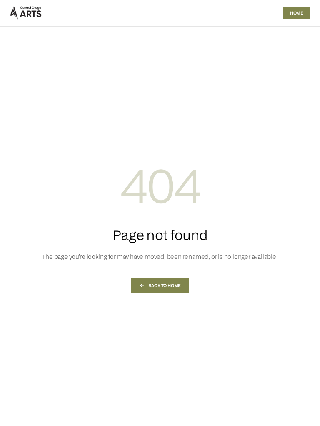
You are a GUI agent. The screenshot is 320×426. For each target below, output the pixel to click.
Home (296, 13)
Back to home (164, 285)
